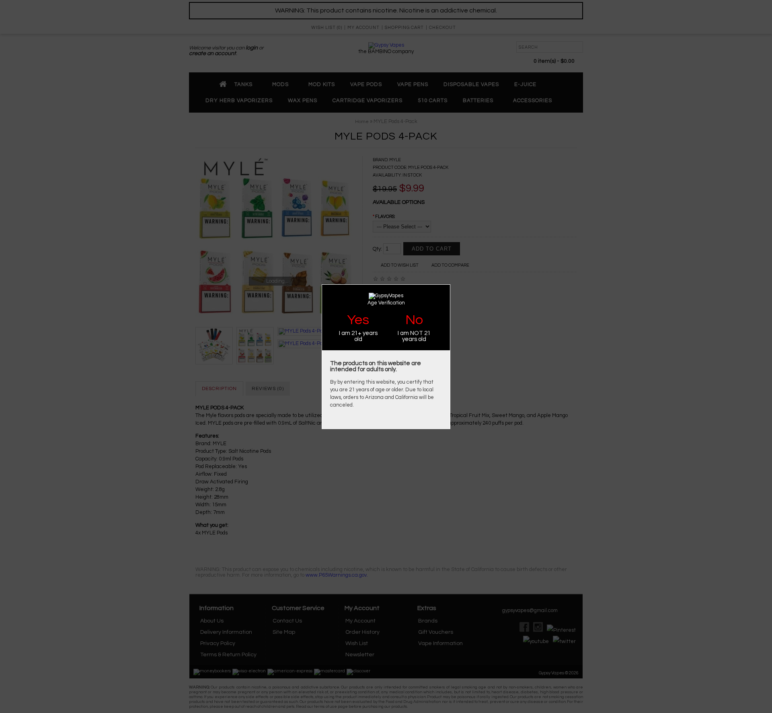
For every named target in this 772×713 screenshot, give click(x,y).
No (414, 320)
